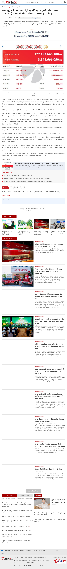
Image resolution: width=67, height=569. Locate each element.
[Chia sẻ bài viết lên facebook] (3, 18)
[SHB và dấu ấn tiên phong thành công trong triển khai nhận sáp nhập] (18, 451)
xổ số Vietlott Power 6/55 (52, 191)
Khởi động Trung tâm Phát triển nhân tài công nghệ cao (57, 232)
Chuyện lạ (50, 550)
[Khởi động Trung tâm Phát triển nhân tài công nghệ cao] (57, 224)
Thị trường (7, 7)
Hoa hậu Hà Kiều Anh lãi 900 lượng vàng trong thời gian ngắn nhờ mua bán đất (58, 501)
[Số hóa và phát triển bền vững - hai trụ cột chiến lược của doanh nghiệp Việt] (18, 351)
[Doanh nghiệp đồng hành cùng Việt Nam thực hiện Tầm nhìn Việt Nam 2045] (18, 326)
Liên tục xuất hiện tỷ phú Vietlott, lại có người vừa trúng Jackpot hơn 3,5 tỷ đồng (27, 178)
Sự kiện (3, 553)
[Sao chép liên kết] (12, 18)
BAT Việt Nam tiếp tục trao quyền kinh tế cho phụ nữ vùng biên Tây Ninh (48, 296)
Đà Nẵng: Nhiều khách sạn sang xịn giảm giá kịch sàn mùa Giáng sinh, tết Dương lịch (28, 181)
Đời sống (7, 550)
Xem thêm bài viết (33, 491)
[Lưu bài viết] (16, 18)
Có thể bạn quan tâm (9, 216)
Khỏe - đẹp (42, 550)
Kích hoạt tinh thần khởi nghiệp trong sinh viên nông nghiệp (8, 232)
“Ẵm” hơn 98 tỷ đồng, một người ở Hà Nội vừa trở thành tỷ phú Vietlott (37, 163)
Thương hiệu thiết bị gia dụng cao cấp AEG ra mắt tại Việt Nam (41, 232)
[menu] (3, 2)
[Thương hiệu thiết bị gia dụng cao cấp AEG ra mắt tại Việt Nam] (41, 224)
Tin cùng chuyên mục (10, 238)
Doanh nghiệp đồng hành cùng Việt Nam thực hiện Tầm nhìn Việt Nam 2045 (49, 321)
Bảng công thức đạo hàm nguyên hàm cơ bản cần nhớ (17, 498)
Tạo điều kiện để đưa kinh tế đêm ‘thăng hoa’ (48, 470)
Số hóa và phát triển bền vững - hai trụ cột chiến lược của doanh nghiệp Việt (49, 346)
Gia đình (28, 550)
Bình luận (5, 187)
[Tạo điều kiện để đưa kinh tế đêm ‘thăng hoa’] (18, 476)
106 (30, 526)
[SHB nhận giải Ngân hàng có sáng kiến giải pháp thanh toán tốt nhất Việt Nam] (18, 401)
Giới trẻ (35, 550)
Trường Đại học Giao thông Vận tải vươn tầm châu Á (24, 232)
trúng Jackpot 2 (27, 191)
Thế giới (22, 550)
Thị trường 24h (16, 7)
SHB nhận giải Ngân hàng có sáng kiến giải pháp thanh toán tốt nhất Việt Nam (49, 396)
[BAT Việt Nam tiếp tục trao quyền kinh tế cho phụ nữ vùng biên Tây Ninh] (18, 301)
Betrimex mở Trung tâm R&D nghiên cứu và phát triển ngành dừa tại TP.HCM (50, 371)
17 (12, 512)
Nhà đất (38, 495)
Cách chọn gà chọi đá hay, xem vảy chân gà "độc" (15, 530)
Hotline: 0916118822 (43, 2)
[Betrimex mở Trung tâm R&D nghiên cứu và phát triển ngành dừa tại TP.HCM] (18, 376)
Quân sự (57, 550)
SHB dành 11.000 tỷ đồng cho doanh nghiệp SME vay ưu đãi (49, 420)
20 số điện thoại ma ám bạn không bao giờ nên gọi (16, 516)
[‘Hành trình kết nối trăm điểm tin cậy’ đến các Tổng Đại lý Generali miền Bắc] (18, 276)
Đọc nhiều (9, 495)
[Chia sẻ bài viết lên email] (9, 18)
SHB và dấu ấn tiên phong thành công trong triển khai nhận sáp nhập (50, 445)
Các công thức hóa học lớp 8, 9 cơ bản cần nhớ (14, 526)
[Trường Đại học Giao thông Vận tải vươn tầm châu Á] (25, 224)
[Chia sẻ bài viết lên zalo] (6, 18)
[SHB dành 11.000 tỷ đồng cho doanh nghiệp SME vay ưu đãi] (18, 426)
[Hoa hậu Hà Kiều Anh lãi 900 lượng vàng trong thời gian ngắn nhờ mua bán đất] (42, 503)
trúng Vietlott (38, 191)
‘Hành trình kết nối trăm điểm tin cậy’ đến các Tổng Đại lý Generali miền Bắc (48, 271)
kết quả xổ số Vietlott (14, 191)
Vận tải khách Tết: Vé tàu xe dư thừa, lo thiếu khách (18, 175)
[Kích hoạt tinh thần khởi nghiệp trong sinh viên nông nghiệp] (9, 224)
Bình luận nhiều (25, 495)
